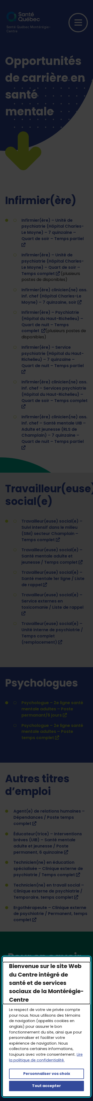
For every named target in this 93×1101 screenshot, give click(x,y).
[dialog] (46, 1026)
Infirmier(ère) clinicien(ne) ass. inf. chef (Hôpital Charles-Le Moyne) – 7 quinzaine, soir (54, 296)
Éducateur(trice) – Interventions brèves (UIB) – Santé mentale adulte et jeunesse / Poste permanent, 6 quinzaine (47, 843)
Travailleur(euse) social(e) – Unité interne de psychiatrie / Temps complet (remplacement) (52, 633)
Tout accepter (46, 1085)
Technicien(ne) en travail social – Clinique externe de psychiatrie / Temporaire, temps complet (48, 891)
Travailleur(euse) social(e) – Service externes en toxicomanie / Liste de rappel (52, 604)
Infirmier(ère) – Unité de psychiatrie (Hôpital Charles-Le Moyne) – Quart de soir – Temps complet (52, 264)
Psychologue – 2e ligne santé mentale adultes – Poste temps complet (52, 732)
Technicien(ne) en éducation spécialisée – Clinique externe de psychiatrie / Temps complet (48, 868)
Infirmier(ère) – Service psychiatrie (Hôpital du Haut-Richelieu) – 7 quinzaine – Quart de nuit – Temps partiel (52, 359)
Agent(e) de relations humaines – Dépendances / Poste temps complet (49, 817)
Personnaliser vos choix (46, 1073)
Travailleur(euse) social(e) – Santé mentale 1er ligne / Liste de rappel (52, 578)
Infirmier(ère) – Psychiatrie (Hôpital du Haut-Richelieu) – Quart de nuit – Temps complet (52, 321)
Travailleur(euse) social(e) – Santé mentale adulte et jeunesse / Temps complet (52, 556)
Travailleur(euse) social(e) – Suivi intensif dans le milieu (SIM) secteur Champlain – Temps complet (51, 530)
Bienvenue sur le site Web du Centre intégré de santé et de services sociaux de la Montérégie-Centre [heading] (46, 983)
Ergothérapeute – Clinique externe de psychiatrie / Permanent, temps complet (50, 914)
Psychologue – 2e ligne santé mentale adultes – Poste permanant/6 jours (52, 709)
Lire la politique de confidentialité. (46, 1057)
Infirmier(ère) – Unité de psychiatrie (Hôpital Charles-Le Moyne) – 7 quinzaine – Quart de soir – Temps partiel (52, 232)
